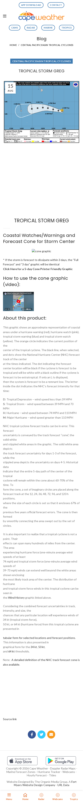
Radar (31, 27)
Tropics (66, 27)
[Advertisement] (41, 160)
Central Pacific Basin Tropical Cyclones (47, 45)
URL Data (63, 785)
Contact (56, 5)
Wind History (16, 597)
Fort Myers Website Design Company (45, 783)
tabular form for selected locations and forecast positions (39, 637)
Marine (48, 27)
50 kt (41, 647)
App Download (31, 5)
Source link (10, 719)
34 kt (34, 647)
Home (13, 45)
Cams (14, 27)
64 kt (11, 651)
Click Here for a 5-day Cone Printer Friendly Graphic (38, 269)
